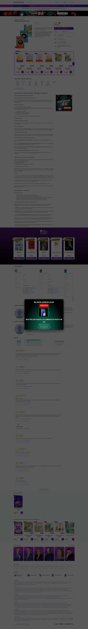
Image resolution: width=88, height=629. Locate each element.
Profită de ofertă (44, 326)
